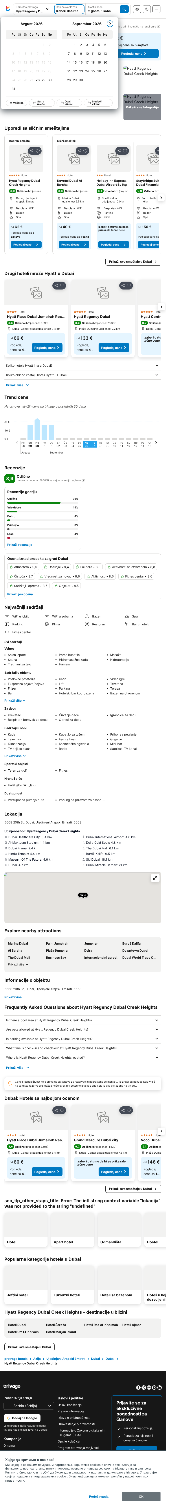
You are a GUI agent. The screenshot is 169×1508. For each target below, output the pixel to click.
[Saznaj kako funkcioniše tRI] (83, 480)
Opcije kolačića (69, 1441)
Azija (37, 1358)
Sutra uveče (41, 103)
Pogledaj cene (131, 53)
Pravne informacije (71, 1411)
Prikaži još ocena (20, 594)
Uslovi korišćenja (70, 1405)
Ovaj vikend (69, 103)
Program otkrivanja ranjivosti (78, 1448)
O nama (9, 1445)
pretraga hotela (16, 1358)
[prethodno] (17, 443)
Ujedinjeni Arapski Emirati (65, 1358)
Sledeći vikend (96, 103)
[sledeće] (110, 23)
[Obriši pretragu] (47, 9)
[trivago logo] (8, 9)
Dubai (95, 1358)
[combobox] (33, 11)
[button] (142, 79)
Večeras (18, 102)
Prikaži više (14, 385)
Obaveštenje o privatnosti (76, 1424)
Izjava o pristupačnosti (74, 1417)
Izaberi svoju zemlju (18, 1398)
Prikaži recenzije (19, 544)
